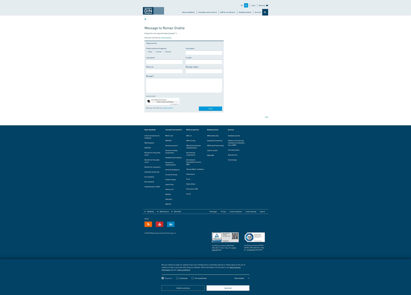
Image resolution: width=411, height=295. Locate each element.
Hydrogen (168, 199)
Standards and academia (173, 157)
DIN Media (150, 211)
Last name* (150, 58)
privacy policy (166, 38)
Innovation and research (207, 12)
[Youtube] (159, 224)
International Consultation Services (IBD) (193, 162)
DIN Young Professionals (215, 145)
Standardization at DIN (152, 187)
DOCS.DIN (210, 155)
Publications (190, 174)
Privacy (223, 211)
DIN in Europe (191, 140)
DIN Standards (149, 143)
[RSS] (148, 224)
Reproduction (232, 155)
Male (150, 51)
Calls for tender (212, 150)
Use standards (149, 177)
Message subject (192, 67)
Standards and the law (151, 172)
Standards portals (234, 136)
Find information (233, 150)
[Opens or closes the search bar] (265, 12)
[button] (241, 278)
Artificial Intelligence (172, 170)
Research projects (171, 145)
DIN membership (213, 136)
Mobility (168, 194)
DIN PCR (168, 204)
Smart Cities (169, 184)
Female (159, 51)
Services (258, 12)
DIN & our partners (227, 12)
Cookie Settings (251, 211)
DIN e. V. (189, 136)
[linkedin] (170, 224)
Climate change (170, 179)
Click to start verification (165, 102)
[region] (205, 273)
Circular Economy (171, 174)
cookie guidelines (183, 270)
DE (242, 5)
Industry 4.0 (169, 189)
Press (188, 179)
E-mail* (189, 58)
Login (253, 5)
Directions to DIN (192, 189)
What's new (169, 136)
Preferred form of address (156, 48)
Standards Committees (215, 140)
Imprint (262, 211)
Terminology (232, 160)
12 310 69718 (251, 250)
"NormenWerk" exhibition (195, 169)
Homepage (213, 211)
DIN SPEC (147, 148)
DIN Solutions (164, 211)
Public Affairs (190, 184)
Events (188, 194)
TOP (266, 117)
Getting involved (245, 12)
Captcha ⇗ (174, 104)
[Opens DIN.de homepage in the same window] (153, 9)
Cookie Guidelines (236, 211)
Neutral (168, 51)
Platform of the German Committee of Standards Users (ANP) (236, 143)
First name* (190, 48)
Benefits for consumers (152, 167)
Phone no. (150, 67)
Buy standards (149, 182)
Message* (150, 76)
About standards (188, 12)
